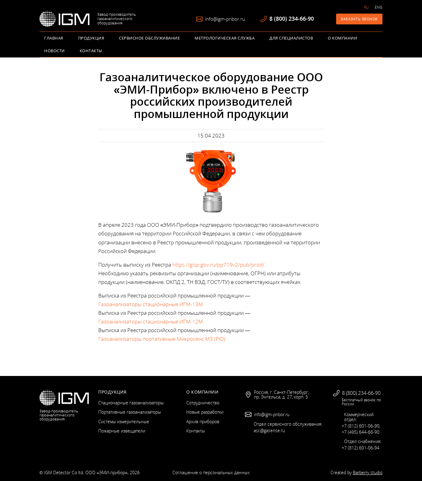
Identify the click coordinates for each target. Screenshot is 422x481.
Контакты (91, 50)
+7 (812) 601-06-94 (360, 447)
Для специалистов (291, 38)
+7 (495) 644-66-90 (360, 432)
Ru (366, 7)
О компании (342, 38)
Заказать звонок (359, 19)
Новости (54, 50)
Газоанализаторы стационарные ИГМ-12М (150, 321)
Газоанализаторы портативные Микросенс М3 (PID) (161, 338)
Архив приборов (202, 421)
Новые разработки (204, 412)
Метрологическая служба (225, 38)
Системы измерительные (123, 421)
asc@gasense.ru (269, 430)
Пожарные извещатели (121, 430)
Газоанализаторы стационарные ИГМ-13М (150, 304)
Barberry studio (367, 472)
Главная (53, 38)
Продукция (91, 38)
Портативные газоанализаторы (129, 412)
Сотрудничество (202, 402)
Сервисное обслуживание (149, 38)
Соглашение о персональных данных (211, 472)
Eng (378, 7)
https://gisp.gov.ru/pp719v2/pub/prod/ (218, 264)
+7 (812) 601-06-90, (361, 426)
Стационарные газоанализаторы (131, 402)
